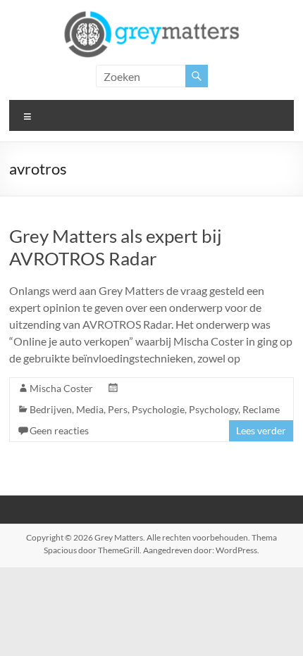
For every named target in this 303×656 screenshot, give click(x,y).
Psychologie (158, 409)
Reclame (261, 409)
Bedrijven (51, 409)
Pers (118, 409)
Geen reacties (59, 430)
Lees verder (261, 430)
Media (90, 409)
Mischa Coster (61, 388)
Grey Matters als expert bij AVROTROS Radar (115, 247)
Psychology (213, 409)
